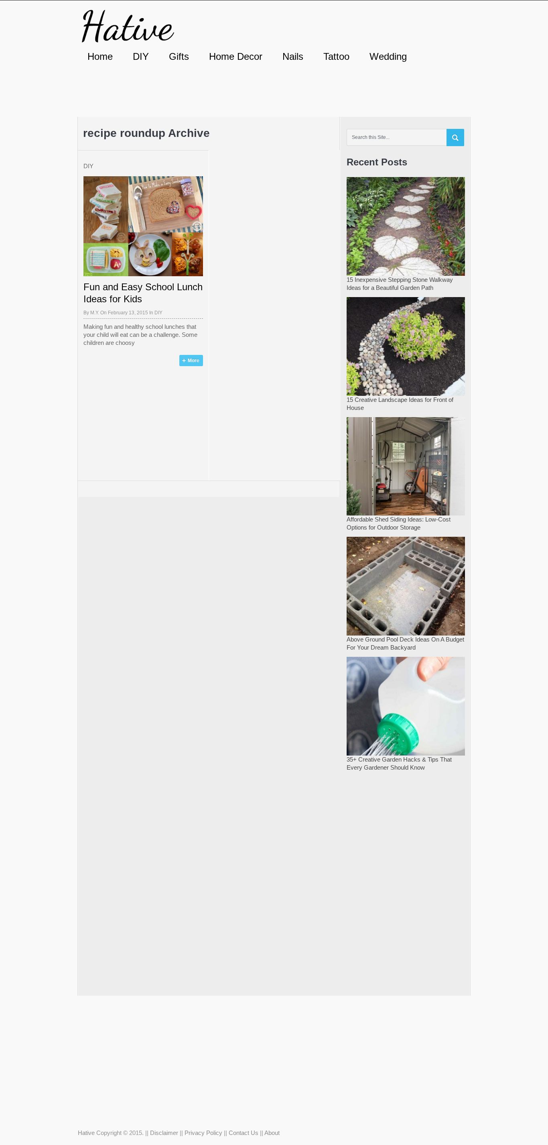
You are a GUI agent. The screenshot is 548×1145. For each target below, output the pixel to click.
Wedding (388, 56)
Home (100, 56)
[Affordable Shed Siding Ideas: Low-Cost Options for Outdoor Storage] (406, 465)
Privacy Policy (203, 1132)
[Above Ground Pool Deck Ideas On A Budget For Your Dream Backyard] (406, 585)
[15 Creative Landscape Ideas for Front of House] (406, 345)
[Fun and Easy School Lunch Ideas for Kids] (143, 226)
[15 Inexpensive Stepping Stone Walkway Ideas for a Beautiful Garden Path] (406, 225)
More (193, 360)
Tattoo (336, 56)
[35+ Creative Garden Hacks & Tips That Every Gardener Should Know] (406, 705)
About (272, 1132)
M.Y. (94, 313)
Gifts (179, 56)
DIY (141, 56)
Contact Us (243, 1132)
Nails (292, 56)
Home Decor (235, 56)
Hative (86, 1132)
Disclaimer (164, 1132)
